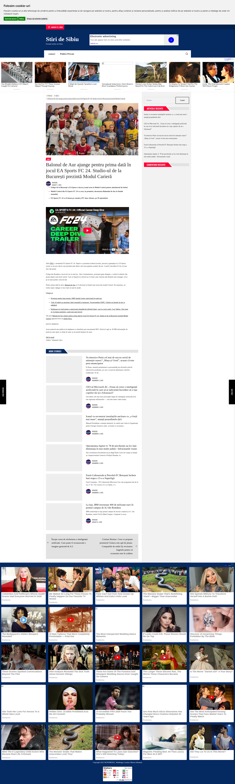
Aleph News (67, 319)
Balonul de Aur (70, 285)
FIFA (51, 263)
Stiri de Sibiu (62, 39)
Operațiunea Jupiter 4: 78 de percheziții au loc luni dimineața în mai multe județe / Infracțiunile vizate (166, 155)
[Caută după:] (160, 100)
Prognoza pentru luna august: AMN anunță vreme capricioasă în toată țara (76, 298)
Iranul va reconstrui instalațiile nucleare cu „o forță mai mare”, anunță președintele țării (166, 116)
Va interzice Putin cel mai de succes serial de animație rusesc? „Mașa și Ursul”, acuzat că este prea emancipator (110, 360)
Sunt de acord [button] (11, 19)
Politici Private (67, 54)
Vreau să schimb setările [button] (37, 19)
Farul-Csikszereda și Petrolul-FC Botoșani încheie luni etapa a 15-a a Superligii (165, 146)
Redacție (54, 183)
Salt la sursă (50, 337)
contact (51, 54)
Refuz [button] (21, 19)
